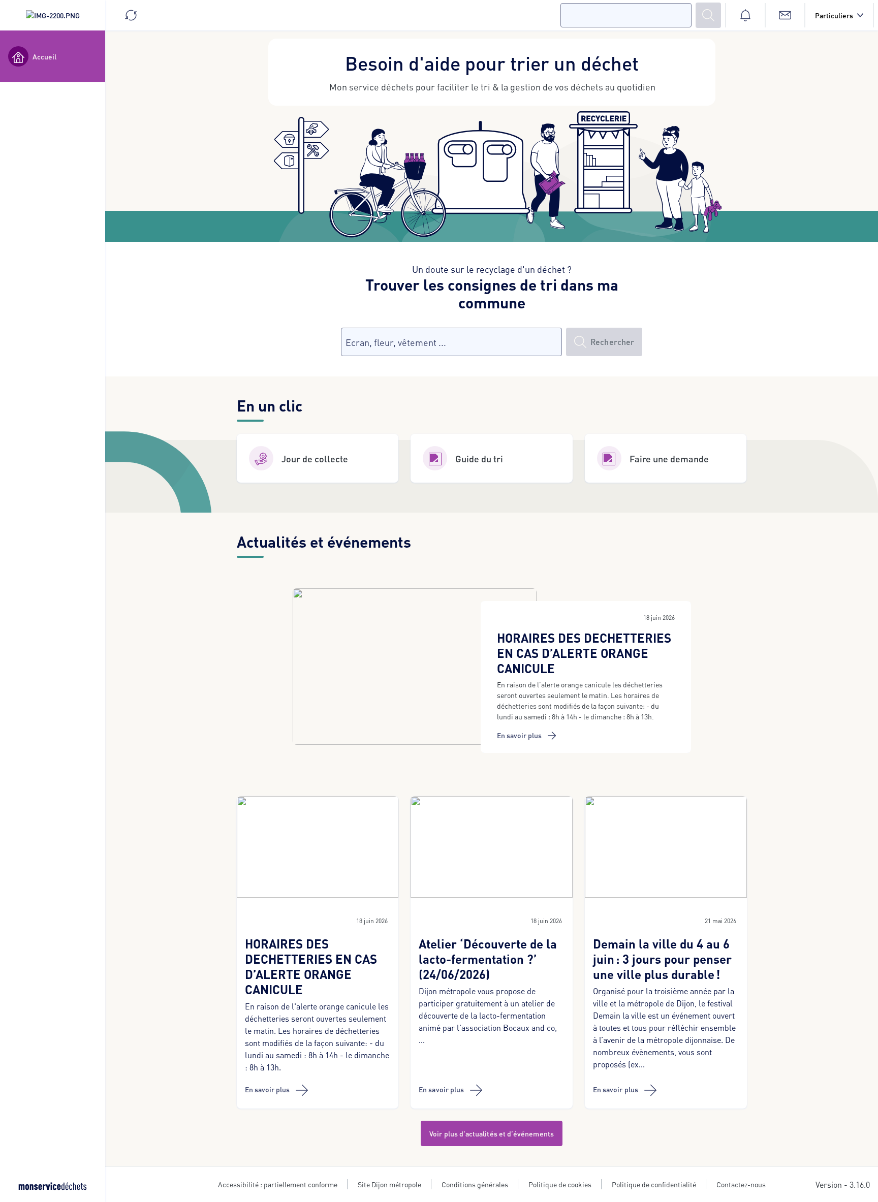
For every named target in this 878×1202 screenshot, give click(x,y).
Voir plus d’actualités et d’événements (491, 1133)
